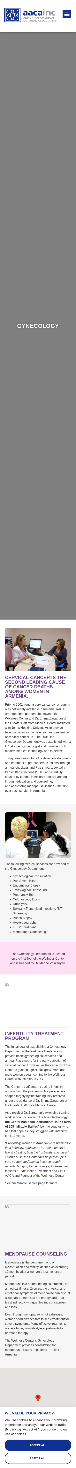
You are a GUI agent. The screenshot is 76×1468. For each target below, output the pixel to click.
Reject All (38, 1458)
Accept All (38, 1445)
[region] (38, 1437)
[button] (67, 14)
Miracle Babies (27, 1183)
